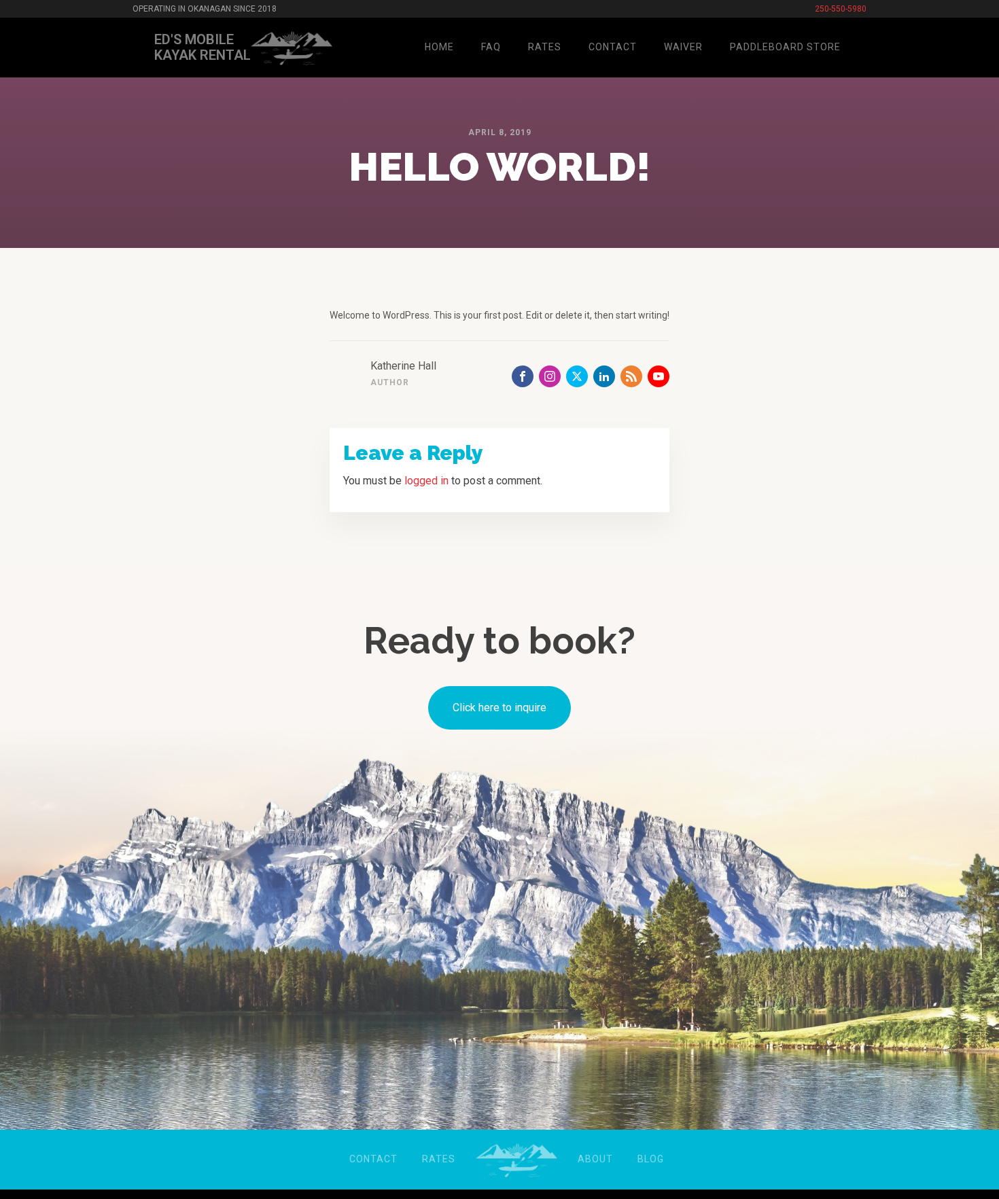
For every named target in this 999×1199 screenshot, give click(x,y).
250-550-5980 (840, 9)
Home (439, 46)
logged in (426, 480)
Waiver (683, 46)
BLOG (650, 1158)
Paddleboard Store (785, 46)
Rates (544, 46)
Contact (613, 46)
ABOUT (595, 1158)
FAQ (491, 46)
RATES (438, 1158)
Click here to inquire (499, 707)
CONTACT (373, 1158)
